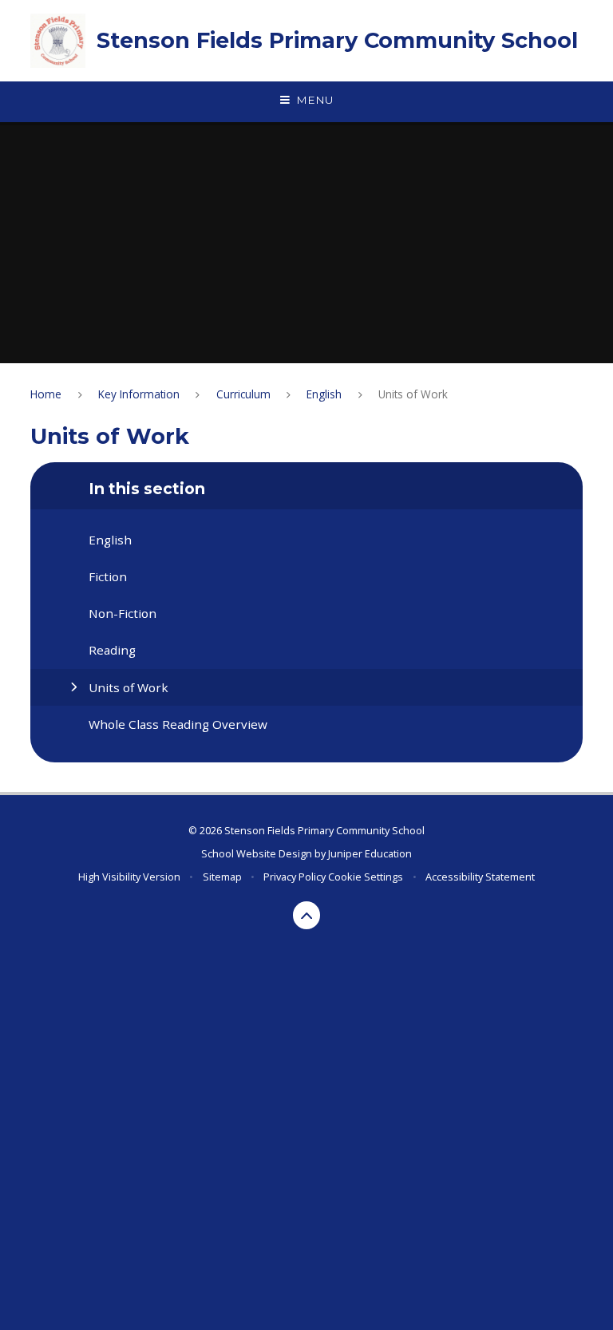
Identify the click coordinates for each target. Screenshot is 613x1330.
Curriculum (243, 394)
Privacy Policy (294, 876)
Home (45, 394)
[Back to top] (307, 915)
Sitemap (222, 876)
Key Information (139, 394)
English (324, 394)
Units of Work (413, 394)
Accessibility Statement (480, 876)
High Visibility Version (129, 876)
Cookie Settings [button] (365, 876)
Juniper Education (370, 853)
